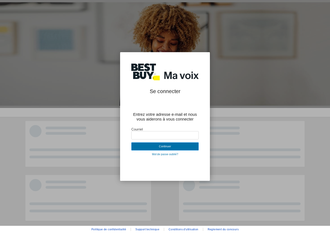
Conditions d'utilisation (183, 229)
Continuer (165, 146)
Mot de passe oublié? (165, 154)
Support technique (147, 229)
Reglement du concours (223, 229)
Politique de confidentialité (108, 229)
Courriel (137, 129)
